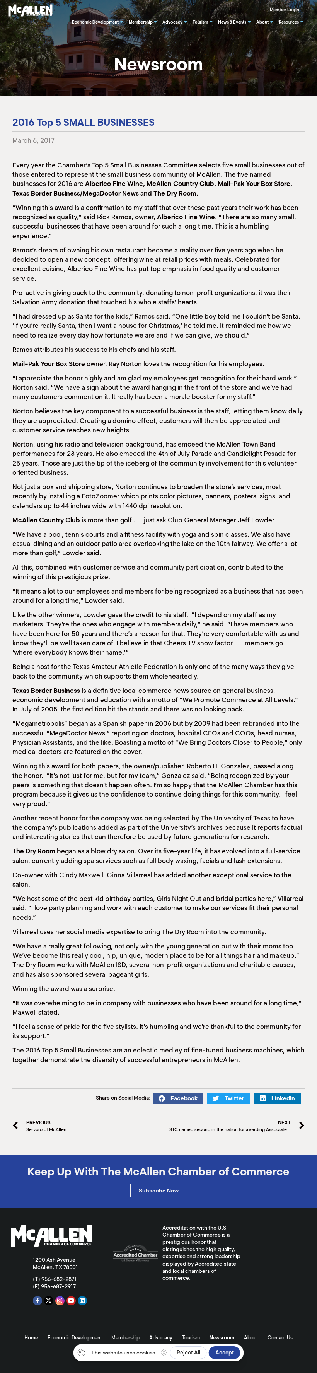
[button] (178, 1098)
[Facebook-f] (37, 1300)
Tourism (191, 1338)
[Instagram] (60, 1300)
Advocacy (160, 1338)
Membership (125, 1338)
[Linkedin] (82, 1300)
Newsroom (222, 1338)
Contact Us (280, 1338)
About (251, 1338)
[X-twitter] (48, 1300)
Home (31, 1338)
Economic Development (75, 1338)
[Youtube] (71, 1300)
